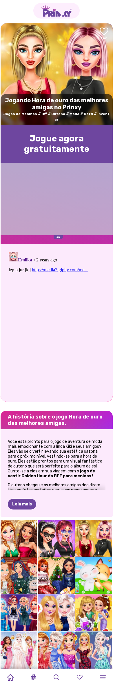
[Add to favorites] (104, 34)
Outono (58, 114)
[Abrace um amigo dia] (93, 575)
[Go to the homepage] (56, 10)
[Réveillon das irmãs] (19, 613)
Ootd (88, 114)
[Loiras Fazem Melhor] (93, 650)
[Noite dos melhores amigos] (56, 613)
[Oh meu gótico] (56, 538)
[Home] (10, 677)
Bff (44, 114)
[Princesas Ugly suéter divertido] (19, 575)
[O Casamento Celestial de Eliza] (19, 650)
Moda (74, 114)
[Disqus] (56, 322)
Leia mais (22, 504)
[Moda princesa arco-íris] (56, 650)
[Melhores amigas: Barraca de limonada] (93, 613)
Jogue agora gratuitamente (56, 143)
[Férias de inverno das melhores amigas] (56, 575)
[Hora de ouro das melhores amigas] (93, 538)
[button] (33, 677)
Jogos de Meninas (20, 114)
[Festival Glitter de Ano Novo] (19, 538)
